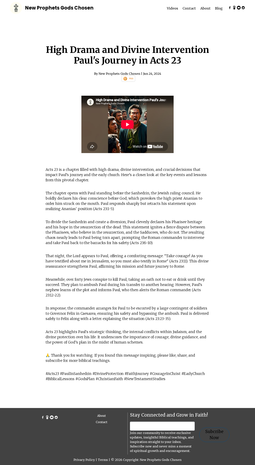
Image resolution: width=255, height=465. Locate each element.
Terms (103, 460)
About (205, 8)
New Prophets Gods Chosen (59, 7)
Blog (219, 8)
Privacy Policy (84, 460)
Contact (189, 8)
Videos (172, 8)
